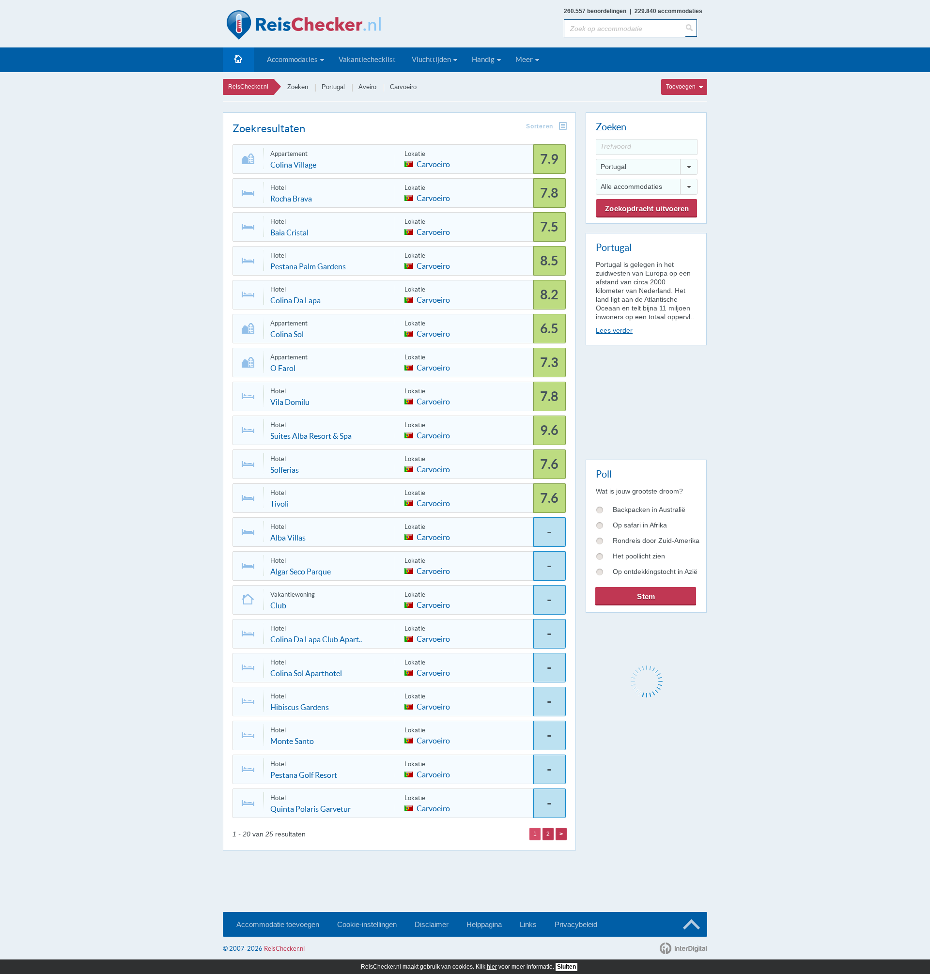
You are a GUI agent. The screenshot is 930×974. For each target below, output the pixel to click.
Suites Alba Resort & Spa (311, 436)
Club (278, 605)
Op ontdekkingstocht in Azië (655, 571)
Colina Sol (287, 334)
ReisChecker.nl (248, 86)
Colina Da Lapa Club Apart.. (316, 639)
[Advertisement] (645, 400)
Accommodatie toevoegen (277, 924)
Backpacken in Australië (649, 509)
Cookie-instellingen (367, 924)
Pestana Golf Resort (303, 775)
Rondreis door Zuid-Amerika (656, 540)
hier (492, 966)
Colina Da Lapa (295, 300)
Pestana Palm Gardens (308, 266)
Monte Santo (292, 741)
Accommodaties (292, 59)
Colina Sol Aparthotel (306, 673)
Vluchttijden (431, 59)
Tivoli (279, 503)
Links (528, 924)
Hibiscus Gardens (299, 707)
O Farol (282, 368)
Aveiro (367, 87)
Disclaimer (432, 924)
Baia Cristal (289, 232)
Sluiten (566, 966)
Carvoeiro (403, 87)
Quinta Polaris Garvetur (310, 808)
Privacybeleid (576, 924)
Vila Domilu (290, 402)
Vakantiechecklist (367, 59)
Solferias (284, 469)
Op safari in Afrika (640, 525)
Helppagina (484, 924)
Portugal (333, 87)
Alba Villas (288, 537)
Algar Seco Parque (300, 571)
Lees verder (614, 330)
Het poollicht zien (639, 556)
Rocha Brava (291, 198)
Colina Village (293, 164)
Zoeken (297, 87)
